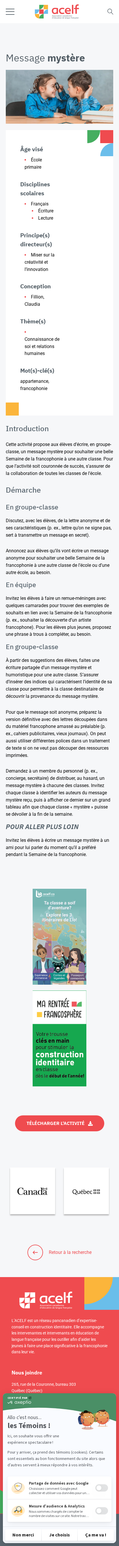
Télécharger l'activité (56, 1123)
